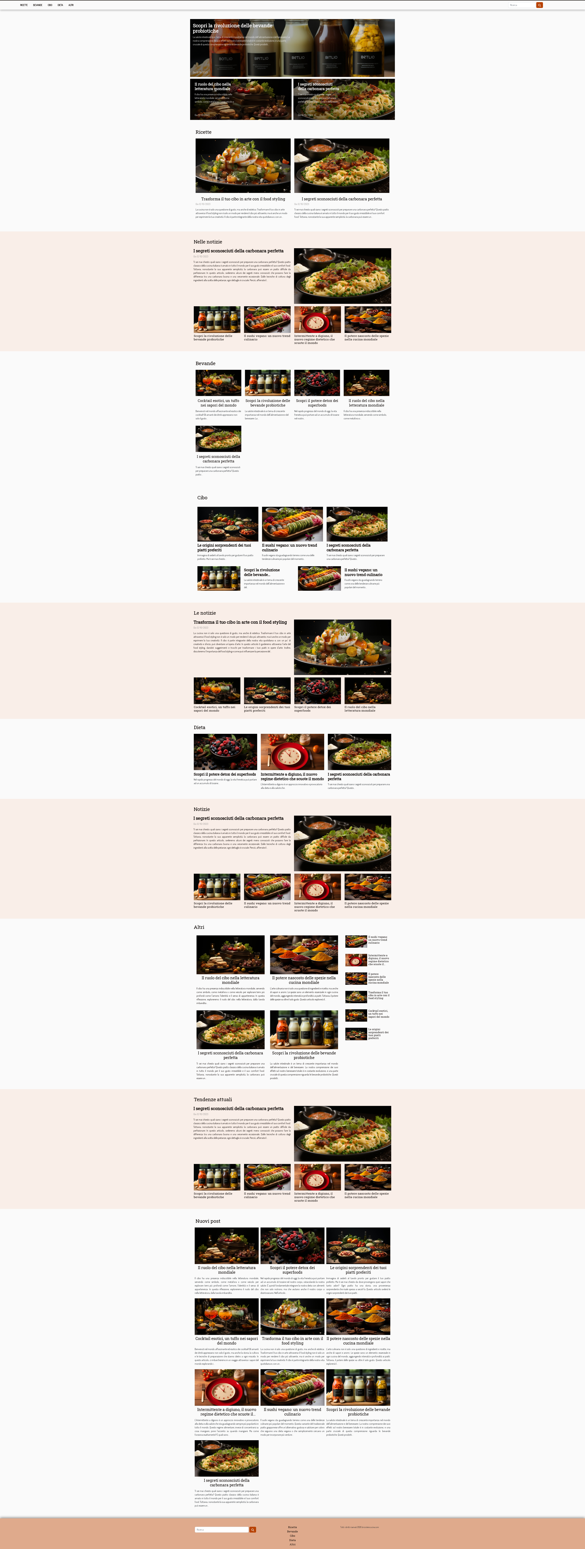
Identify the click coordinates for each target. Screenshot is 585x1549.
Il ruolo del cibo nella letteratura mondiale (213, 86)
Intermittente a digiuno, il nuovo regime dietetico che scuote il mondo (314, 339)
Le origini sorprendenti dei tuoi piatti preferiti (224, 547)
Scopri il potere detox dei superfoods (317, 402)
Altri (71, 5)
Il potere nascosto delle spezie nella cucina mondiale (367, 337)
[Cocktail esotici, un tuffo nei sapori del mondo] (218, 382)
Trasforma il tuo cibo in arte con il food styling (243, 198)
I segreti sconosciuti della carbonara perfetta (318, 86)
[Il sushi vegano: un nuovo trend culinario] (267, 319)
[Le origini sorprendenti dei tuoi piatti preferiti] (227, 523)
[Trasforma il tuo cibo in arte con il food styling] (243, 165)
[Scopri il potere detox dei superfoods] (317, 382)
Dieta (60, 5)
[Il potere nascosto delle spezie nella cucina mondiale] (368, 319)
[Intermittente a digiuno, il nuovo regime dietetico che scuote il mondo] (317, 319)
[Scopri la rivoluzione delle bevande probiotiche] (292, 47)
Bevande (37, 5)
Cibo (50, 5)
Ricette (24, 5)
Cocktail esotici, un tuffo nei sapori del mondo (218, 402)
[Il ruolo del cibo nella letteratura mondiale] (241, 99)
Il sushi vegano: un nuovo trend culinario (267, 337)
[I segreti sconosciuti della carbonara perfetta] (344, 99)
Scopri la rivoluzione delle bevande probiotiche (232, 28)
